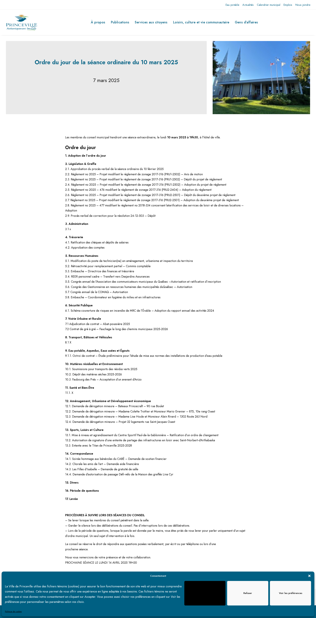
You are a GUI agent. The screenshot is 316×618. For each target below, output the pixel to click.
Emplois (287, 5)
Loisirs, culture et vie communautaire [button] (201, 22)
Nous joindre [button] (302, 5)
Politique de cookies (13, 611)
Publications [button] (120, 22)
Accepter (205, 593)
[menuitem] (232, 5)
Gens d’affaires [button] (246, 22)
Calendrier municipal (268, 5)
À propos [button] (98, 22)
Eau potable (232, 5)
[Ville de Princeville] (21, 22)
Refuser (247, 593)
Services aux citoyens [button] (151, 22)
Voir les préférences (290, 593)
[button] (309, 575)
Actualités (248, 5)
